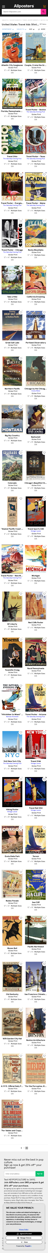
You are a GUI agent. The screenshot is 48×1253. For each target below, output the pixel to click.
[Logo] (24, 6)
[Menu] (3, 6)
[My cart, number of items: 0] (44, 6)
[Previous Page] (21, 1148)
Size (30, 29)
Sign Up (40, 1174)
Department (6, 29)
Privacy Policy (23, 1229)
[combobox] (21, 11)
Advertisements (15, 20)
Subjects (5, 20)
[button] (24, 1)
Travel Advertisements (31, 20)
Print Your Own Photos (24, 2)
